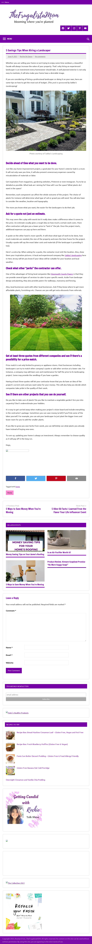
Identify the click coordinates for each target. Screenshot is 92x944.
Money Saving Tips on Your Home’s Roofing (25, 554)
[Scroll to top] (87, 939)
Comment (11, 610)
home (18, 486)
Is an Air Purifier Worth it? (59, 552)
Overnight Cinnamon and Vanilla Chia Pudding (25, 779)
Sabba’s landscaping (73, 255)
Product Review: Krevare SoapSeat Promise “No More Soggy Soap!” (66, 563)
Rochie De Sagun (26, 56)
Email (9, 655)
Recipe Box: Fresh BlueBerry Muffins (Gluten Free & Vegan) (42, 744)
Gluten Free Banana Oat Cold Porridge (33, 768)
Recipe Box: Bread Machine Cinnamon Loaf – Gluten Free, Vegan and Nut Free (50, 732)
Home (9, 493)
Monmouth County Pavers (62, 274)
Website (9, 662)
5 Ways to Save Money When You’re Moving (25, 584)
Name (9, 647)
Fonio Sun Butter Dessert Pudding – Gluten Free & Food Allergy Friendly (48, 756)
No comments (40, 56)
